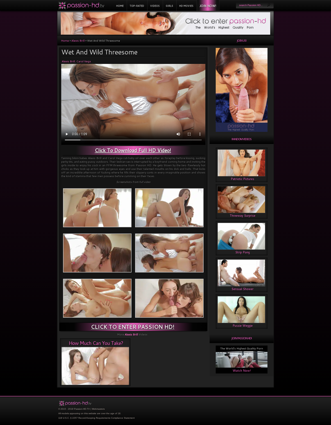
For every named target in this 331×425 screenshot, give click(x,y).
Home (120, 6)
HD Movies (186, 6)
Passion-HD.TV (82, 409)
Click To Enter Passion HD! (133, 327)
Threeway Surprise (242, 216)
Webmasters (98, 409)
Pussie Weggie (243, 326)
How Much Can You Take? (96, 343)
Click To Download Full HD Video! (133, 150)
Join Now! (208, 6)
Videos (155, 6)
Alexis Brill (78, 41)
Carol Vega (83, 61)
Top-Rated (137, 6)
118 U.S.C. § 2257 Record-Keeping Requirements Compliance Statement (96, 418)
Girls (169, 6)
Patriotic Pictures (242, 179)
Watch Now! (242, 370)
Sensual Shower (242, 289)
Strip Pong (242, 252)
